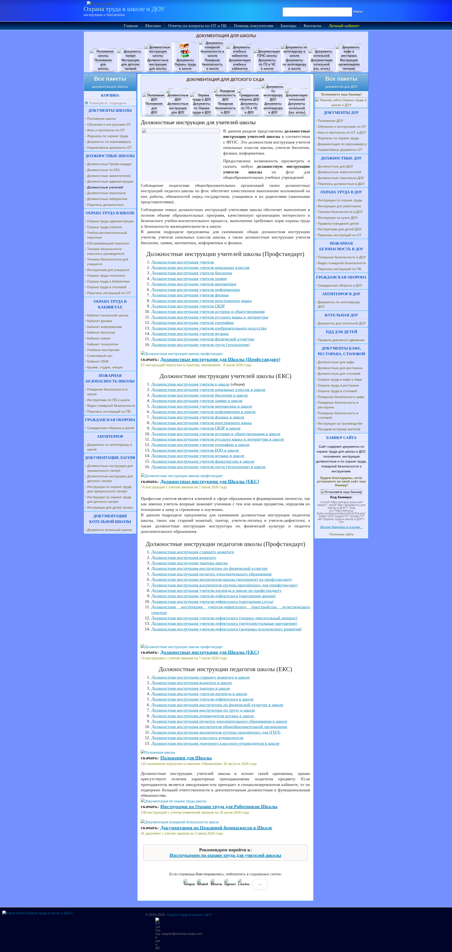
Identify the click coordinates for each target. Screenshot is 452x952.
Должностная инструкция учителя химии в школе (196, 400)
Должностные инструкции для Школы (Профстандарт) (220, 359)
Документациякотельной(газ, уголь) (322, 64)
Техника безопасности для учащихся (107, 261)
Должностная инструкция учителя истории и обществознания (208, 311)
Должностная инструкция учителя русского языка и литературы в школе (217, 439)
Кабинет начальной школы (107, 315)
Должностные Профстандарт (109, 164)
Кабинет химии (98, 338)
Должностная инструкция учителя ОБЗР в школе (196, 428)
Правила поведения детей (338, 223)
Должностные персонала (106, 193)
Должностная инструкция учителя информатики (195, 289)
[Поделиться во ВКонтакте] (216, 884)
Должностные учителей (105, 187)
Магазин (153, 25)
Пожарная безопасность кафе (341, 397)
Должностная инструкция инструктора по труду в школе (203, 710)
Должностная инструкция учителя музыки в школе (197, 455)
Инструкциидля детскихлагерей (130, 64)
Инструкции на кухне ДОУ (338, 217)
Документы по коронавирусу (109, 141)
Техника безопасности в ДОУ (340, 212)
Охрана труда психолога (106, 275)
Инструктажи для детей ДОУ (340, 229)
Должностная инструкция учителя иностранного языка (201, 300)
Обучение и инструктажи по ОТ (342, 126)
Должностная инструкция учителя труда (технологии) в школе (208, 466)
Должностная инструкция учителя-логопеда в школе (199, 693)
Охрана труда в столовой (106, 287)
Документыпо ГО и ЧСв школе (267, 64)
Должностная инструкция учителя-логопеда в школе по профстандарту (216, 590)
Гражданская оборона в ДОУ (340, 285)
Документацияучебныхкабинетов (240, 64)
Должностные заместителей (108, 176)
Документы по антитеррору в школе (109, 447)
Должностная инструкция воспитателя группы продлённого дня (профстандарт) (224, 585)
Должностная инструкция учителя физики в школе (197, 417)
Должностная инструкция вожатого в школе (191, 682)
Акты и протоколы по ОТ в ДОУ (342, 132)
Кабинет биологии (101, 332)
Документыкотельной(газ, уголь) (296, 108)
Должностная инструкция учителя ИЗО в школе (195, 450)
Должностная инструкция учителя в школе (190, 384)
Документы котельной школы (109, 530)
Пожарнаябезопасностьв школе (212, 64)
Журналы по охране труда (107, 136)
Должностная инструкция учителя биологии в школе (199, 395)
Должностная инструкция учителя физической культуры (202, 339)
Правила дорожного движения (341, 340)
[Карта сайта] (37, 913)
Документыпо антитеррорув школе (294, 64)
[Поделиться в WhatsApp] (202, 884)
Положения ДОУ (330, 121)
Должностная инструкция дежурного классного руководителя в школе (215, 743)
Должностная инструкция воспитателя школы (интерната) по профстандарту (221, 579)
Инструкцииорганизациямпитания (349, 64)
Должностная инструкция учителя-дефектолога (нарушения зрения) (213, 596)
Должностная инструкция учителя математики (193, 284)
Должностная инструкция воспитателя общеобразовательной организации (219, 726)
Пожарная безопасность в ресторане (338, 405)
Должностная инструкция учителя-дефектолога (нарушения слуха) (212, 601)
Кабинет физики (99, 321)
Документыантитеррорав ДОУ (272, 108)
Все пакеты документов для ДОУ (341, 82)
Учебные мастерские (103, 350)
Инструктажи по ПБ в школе (108, 400)
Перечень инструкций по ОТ (109, 293)
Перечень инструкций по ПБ (109, 411)
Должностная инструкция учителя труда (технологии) (200, 344)
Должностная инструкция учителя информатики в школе (203, 411)
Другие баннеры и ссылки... (341, 527)
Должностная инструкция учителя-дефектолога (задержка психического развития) (226, 629)
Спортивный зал (99, 356)
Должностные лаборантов (107, 199)
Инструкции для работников (339, 206)
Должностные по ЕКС (103, 170)
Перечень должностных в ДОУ (341, 184)
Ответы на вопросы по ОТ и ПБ (197, 25)
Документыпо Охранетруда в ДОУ (201, 108)
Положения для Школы (186, 757)
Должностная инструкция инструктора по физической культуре (209, 568)
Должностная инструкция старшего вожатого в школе (200, 677)
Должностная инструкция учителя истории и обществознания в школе (215, 433)
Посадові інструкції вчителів (339, 429)
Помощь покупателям (253, 25)
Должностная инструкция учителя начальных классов (200, 267)
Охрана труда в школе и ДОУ (124, 8)
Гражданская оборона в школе (110, 428)
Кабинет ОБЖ (98, 361)
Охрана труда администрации (110, 221)
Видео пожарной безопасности (111, 405)
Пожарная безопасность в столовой (338, 415)
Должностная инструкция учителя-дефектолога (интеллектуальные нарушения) (224, 623)
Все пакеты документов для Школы (110, 82)
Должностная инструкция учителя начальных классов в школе (208, 389)
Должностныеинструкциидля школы (157, 64)
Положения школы (101, 118)
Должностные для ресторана (340, 368)
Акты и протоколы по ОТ (106, 130)
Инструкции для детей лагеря (110, 507)
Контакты (312, 25)
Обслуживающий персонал (108, 243)
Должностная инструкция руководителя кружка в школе (202, 715)
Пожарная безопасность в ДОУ (342, 257)
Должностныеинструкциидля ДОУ (177, 108)
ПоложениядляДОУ (154, 108)
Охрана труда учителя (104, 227)
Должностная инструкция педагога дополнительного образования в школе (219, 721)
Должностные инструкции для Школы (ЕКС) (209, 481)
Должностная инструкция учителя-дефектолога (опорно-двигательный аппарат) (224, 618)
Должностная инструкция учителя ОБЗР (188, 306)
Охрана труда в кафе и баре (340, 379)
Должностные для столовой (339, 373)
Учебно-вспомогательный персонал (107, 235)
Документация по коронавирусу (342, 144)
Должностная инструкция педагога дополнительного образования (211, 574)
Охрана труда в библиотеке (108, 281)
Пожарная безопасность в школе (107, 391)
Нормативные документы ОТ (109, 147)
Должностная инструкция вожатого (183, 557)
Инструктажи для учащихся (108, 270)
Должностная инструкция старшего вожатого (192, 552)
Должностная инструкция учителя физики (190, 295)
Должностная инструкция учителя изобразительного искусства (208, 328)
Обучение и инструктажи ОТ (109, 124)
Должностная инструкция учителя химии (189, 278)
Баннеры (288, 25)
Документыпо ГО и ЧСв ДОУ (249, 108)
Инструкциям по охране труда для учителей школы (225, 855)
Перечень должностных (105, 205)
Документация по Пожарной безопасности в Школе (216, 827)
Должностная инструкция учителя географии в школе (200, 444)
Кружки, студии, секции (105, 367)
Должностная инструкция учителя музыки (190, 333)
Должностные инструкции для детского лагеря (110, 478)
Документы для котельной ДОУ (342, 323)
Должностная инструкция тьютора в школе (190, 688)
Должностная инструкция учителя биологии (191, 273)
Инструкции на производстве (340, 423)
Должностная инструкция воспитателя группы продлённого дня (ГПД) (215, 732)
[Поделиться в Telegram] (189, 884)
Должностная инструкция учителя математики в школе (201, 406)
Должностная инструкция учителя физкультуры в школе (202, 461)
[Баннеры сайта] (341, 105)
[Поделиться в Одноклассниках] (230, 884)
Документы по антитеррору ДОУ (339, 304)
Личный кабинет (344, 25)
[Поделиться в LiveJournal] (243, 884)
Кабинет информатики (104, 327)
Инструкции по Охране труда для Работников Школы (219, 806)
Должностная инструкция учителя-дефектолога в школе (202, 699)
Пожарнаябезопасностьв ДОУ (225, 108)
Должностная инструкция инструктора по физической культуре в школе (217, 704)
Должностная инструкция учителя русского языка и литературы (209, 317)
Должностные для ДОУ (335, 166)
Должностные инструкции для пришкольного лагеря (110, 468)
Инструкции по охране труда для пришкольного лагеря (109, 489)
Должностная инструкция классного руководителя (197, 737)
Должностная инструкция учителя (182, 262)
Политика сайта (341, 534)
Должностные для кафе (336, 362)
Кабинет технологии (102, 344)
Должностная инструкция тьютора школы (189, 563)
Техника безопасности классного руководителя (106, 251)
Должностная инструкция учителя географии (192, 322)
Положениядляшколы (103, 64)
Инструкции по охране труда (340, 200)
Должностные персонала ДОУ (341, 178)
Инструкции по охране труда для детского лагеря (109, 499)
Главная (131, 25)
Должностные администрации (110, 181)
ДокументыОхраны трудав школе (185, 64)
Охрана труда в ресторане (338, 385)
